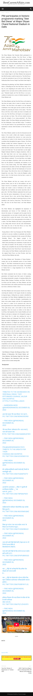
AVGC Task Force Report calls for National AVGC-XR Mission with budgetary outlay (24, 671)
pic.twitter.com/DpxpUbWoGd (15, 556)
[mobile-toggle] (2, 9)
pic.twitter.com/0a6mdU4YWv (17, 434)
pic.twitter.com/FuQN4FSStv (15, 474)
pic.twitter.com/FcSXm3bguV (15, 529)
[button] (31, 9)
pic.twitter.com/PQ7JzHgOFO (15, 604)
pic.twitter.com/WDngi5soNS (15, 416)
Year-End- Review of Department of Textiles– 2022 (8, 670)
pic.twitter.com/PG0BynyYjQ (15, 584)
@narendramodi (12, 447)
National (7, 12)
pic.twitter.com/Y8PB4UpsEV (15, 494)
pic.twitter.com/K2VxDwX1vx (15, 456)
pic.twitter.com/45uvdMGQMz (15, 511)
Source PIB (5, 652)
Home (3, 12)
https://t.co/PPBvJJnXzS (13, 401)
